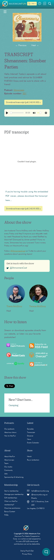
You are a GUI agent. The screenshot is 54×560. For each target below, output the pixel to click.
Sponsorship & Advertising (13, 477)
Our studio (8, 467)
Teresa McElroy (37, 306)
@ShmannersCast (17, 251)
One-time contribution (12, 508)
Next (35, 45)
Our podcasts (9, 429)
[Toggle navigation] (5, 11)
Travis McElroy (14, 306)
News (29, 439)
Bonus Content (9, 512)
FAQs (6, 515)
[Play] (7, 113)
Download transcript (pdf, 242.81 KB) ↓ (23, 102)
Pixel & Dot (30, 551)
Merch (29, 456)
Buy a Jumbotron (33, 460)
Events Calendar (33, 443)
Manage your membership (13, 494)
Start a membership (11, 491)
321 (24, 94)
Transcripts (31, 432)
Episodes (30, 429)
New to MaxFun (10, 436)
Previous (20, 45)
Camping (13, 405)
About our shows (10, 432)
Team (6, 463)
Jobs (6, 474)
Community (8, 470)
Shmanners (19, 90)
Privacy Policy (27, 554)
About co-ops (9, 460)
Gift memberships (10, 498)
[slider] (17, 112)
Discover (30, 436)
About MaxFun (9, 456)
